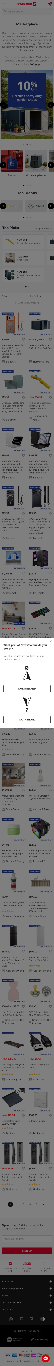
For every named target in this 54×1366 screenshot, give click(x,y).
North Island (27, 688)
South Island (27, 719)
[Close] (50, 641)
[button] (46, 1358)
